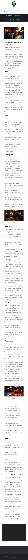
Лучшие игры (18, 15)
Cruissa (13, 556)
